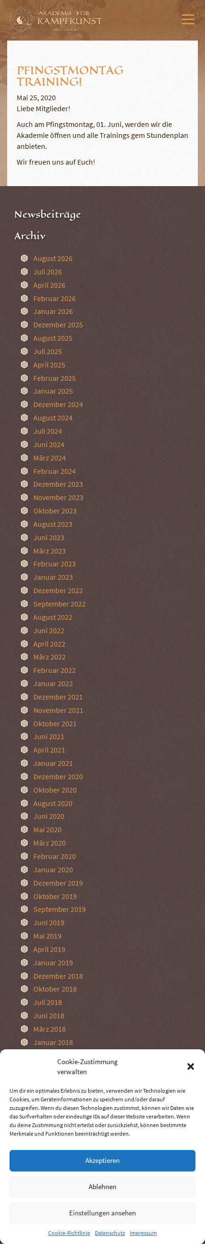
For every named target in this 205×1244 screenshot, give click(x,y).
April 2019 (49, 949)
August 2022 (52, 617)
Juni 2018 (48, 1015)
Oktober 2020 (55, 789)
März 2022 (49, 656)
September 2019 (59, 909)
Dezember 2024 (58, 404)
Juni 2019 (48, 922)
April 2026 (49, 285)
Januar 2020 (53, 869)
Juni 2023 (48, 537)
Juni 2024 (48, 444)
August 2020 (52, 803)
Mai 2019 (47, 936)
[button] (190, 1066)
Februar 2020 (54, 856)
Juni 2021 (48, 736)
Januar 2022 (53, 683)
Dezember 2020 (58, 776)
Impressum (143, 1232)
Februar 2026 (54, 298)
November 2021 (58, 710)
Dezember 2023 (58, 484)
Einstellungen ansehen (102, 1212)
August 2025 (52, 338)
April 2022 (49, 643)
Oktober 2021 (55, 723)
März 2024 (49, 457)
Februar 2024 (54, 471)
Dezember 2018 (58, 976)
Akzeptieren (102, 1160)
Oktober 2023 (55, 510)
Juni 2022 (48, 630)
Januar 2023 (53, 577)
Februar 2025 (54, 378)
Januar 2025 (53, 391)
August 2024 (52, 417)
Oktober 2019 (55, 896)
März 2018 (49, 1029)
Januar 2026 (53, 311)
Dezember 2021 (58, 696)
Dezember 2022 (58, 590)
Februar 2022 (54, 670)
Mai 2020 (47, 829)
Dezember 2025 (58, 324)
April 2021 (49, 749)
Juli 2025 (47, 351)
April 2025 (49, 364)
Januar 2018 (53, 1042)
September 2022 (59, 603)
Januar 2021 (53, 763)
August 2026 (52, 258)
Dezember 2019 (58, 883)
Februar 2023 (54, 563)
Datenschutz (110, 1232)
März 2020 (49, 842)
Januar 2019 (53, 962)
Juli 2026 (47, 271)
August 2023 (52, 524)
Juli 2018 (47, 1002)
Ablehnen (102, 1186)
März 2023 (49, 550)
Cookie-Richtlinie (69, 1232)
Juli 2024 (47, 431)
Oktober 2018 (55, 988)
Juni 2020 (48, 816)
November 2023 (58, 497)
